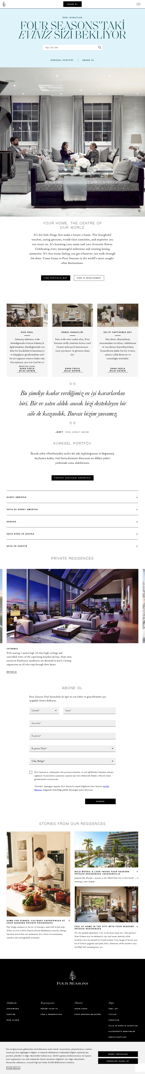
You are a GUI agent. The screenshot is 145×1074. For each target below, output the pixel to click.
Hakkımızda (13, 1009)
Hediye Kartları (118, 1037)
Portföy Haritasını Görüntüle (72, 478)
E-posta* (34, 733)
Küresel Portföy (62, 60)
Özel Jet (113, 1009)
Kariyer (11, 1014)
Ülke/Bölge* (36, 759)
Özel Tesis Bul (51, 45)
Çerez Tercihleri (118, 1054)
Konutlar (114, 1020)
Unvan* (33, 708)
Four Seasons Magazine (88, 1014)
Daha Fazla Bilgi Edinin (27, 369)
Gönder (100, 801)
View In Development (89, 278)
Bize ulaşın (13, 1020)
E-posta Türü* (37, 746)
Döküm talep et (49, 1009)
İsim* (66, 708)
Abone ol (72, 4)
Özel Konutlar (73, 17)
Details (12, 672)
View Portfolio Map (55, 278)
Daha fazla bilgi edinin (118, 369)
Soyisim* (34, 721)
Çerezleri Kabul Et (118, 1061)
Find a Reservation (51, 1014)
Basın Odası (81, 1009)
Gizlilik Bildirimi (13, 1068)
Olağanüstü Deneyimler (122, 1031)
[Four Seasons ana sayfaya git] (4, 4)
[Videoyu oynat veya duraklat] (139, 210)
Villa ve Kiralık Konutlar (123, 1026)
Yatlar (112, 1014)
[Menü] (138, 4)
